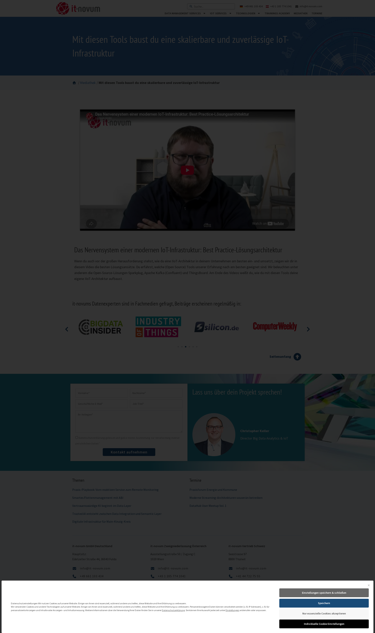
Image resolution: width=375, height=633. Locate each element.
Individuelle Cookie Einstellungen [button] (324, 624)
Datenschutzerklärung (173, 610)
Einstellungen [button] (232, 610)
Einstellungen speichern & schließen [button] (324, 592)
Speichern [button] (324, 603)
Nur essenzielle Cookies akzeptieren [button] (324, 613)
